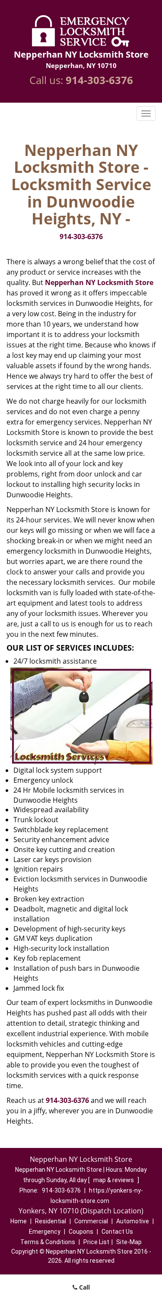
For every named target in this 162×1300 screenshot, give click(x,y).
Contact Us (117, 1231)
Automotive (132, 1221)
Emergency (44, 1231)
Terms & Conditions (47, 1241)
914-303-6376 (99, 80)
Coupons (81, 1231)
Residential (50, 1221)
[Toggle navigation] (146, 113)
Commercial (91, 1221)
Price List (96, 1241)
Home (18, 1221)
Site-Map (129, 1241)
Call (83, 1287)
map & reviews (114, 1180)
